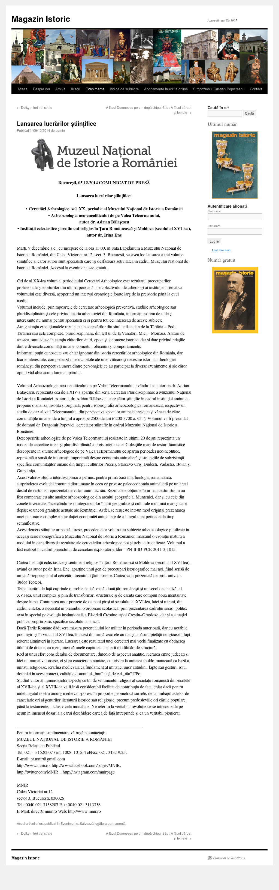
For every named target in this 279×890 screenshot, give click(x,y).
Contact (256, 88)
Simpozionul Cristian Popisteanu (218, 88)
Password (214, 225)
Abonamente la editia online (166, 88)
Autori (75, 88)
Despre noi (41, 88)
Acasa (22, 88)
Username (214, 211)
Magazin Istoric (40, 18)
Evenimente (95, 88)
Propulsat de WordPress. (229, 858)
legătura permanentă (110, 823)
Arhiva (60, 88)
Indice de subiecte (124, 88)
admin (60, 130)
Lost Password (221, 250)
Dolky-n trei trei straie (34, 107)
